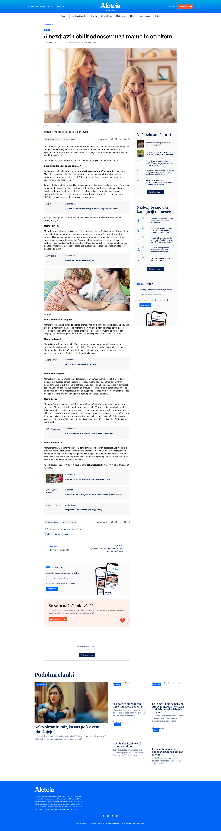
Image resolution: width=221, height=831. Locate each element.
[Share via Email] (125, 139)
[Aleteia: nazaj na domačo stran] (110, 5)
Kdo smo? (100, 823)
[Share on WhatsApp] (129, 139)
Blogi (132, 16)
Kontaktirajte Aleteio (128, 823)
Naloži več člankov (155, 192)
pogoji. (73, 583)
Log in (94, 646)
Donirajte (92, 823)
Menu (63, 16)
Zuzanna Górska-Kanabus (73, 42)
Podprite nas (184, 6)
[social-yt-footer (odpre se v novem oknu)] (104, 816)
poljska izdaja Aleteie (97, 464)
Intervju (94, 16)
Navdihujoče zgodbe (79, 16)
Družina (157, 16)
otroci (66, 534)
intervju (117, 685)
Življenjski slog (106, 16)
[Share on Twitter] (120, 139)
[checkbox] (47, 583)
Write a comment (87, 655)
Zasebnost (141, 823)
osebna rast (41, 685)
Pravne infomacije (112, 823)
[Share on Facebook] (112, 139)
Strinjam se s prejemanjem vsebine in (62, 583)
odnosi (57, 534)
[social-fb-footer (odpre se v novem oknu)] (108, 816)
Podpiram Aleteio (56, 619)
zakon (156, 730)
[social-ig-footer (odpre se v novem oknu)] (117, 816)
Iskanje (61, 7)
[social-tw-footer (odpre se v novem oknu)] (113, 816)
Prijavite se (52, 589)
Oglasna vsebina (144, 16)
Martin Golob (121, 16)
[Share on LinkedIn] (116, 139)
